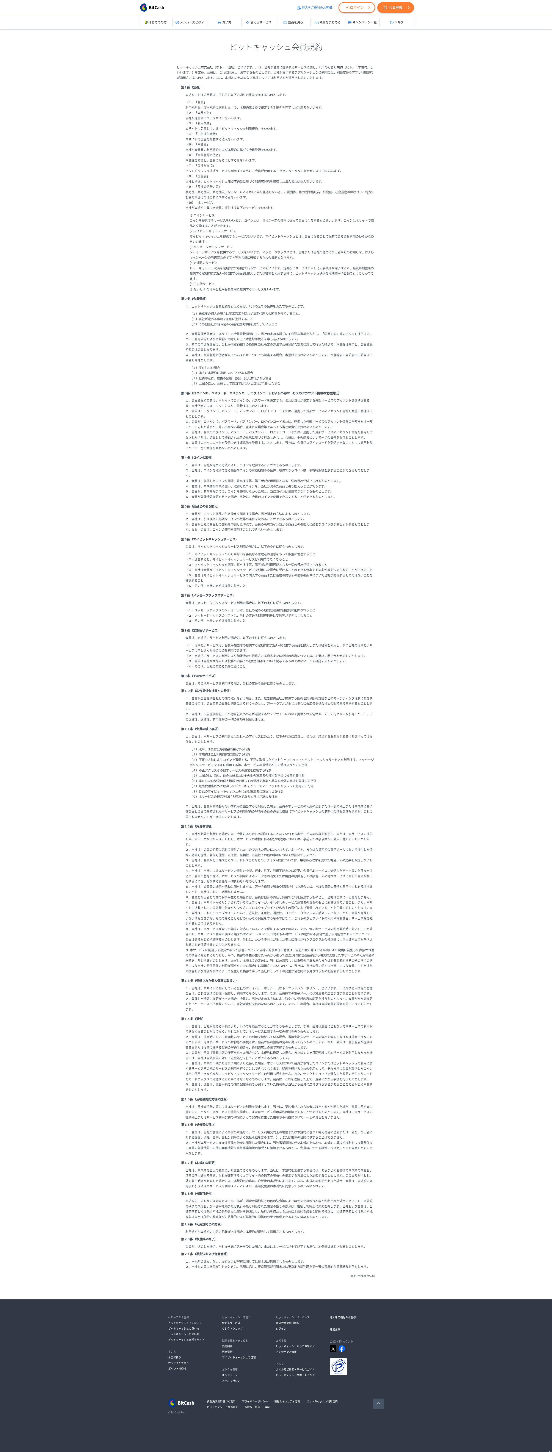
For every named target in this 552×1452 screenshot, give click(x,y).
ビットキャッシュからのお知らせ (295, 1346)
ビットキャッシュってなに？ (185, 1323)
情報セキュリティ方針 (287, 1401)
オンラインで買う (178, 1363)
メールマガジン (231, 1380)
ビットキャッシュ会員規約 (222, 1407)
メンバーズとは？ (192, 22)
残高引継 (227, 1351)
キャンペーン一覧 (365, 22)
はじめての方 (158, 22)
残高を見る (295, 22)
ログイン (357, 7)
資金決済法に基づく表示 (221, 1401)
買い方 (226, 22)
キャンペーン (230, 1375)
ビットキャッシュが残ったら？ (186, 1339)
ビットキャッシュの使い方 (183, 1334)
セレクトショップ (232, 1328)
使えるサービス (260, 22)
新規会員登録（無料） (289, 1323)
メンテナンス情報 (286, 1351)
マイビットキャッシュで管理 (239, 1357)
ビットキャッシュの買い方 (183, 1328)
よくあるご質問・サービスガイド (295, 1369)
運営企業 (335, 1329)
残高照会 (227, 1346)
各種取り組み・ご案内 (257, 1407)
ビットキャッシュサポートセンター (296, 1375)
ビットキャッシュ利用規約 (322, 1401)
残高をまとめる (330, 22)
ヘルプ (399, 22)
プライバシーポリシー (255, 1401)
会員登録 (396, 7)
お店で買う (174, 1357)
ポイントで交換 (177, 1368)
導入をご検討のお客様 (317, 7)
